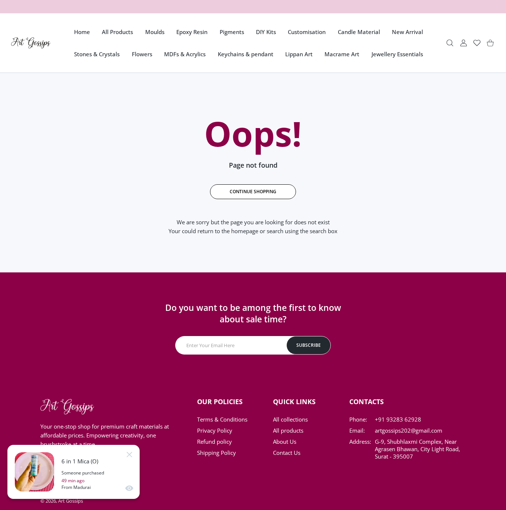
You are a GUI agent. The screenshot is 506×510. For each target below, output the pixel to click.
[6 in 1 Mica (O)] (34, 471)
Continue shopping (253, 191)
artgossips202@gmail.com (408, 430)
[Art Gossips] (30, 42)
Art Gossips (70, 500)
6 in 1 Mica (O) (79, 461)
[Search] (450, 43)
